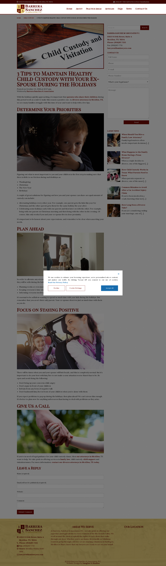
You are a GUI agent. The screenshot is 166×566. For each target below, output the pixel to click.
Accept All (109, 288)
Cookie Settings (75, 288)
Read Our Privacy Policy (58, 282)
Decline (56, 288)
